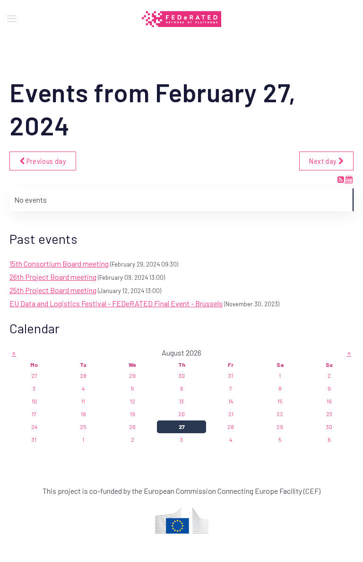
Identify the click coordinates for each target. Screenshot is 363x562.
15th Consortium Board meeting (59, 263)
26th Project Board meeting (52, 276)
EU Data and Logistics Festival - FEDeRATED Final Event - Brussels (116, 303)
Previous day (45, 160)
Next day (323, 160)
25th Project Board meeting (52, 289)
